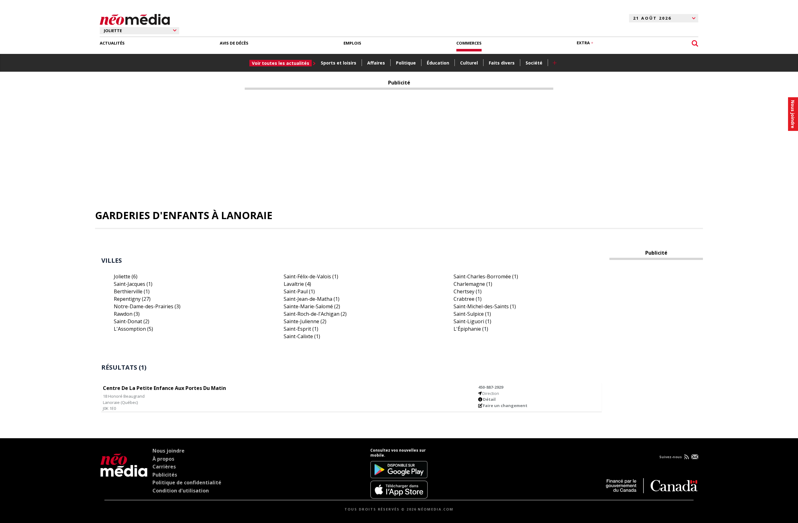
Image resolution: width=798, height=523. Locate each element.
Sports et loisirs (338, 63)
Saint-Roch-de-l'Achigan (315, 313)
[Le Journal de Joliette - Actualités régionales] (135, 18)
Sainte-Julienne (305, 321)
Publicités (164, 474)
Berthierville (132, 291)
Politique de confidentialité (186, 482)
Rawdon (127, 313)
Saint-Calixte (302, 336)
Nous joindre (168, 450)
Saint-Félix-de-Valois (311, 276)
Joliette (125, 276)
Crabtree (468, 298)
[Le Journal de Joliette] (124, 473)
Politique (406, 63)
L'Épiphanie (471, 328)
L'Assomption (133, 328)
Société (534, 63)
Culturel (469, 63)
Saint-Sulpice (472, 313)
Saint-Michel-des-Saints (485, 306)
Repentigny (132, 298)
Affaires (376, 63)
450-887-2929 (490, 387)
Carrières (164, 466)
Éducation (438, 63)
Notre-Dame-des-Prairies (147, 306)
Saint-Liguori (472, 321)
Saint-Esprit (301, 328)
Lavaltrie (297, 284)
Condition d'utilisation (180, 490)
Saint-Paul (299, 291)
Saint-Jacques (133, 284)
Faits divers (502, 63)
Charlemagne (473, 284)
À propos (163, 458)
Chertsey (468, 291)
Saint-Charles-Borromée (486, 276)
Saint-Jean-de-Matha (311, 298)
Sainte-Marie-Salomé (312, 306)
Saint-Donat (131, 321)
